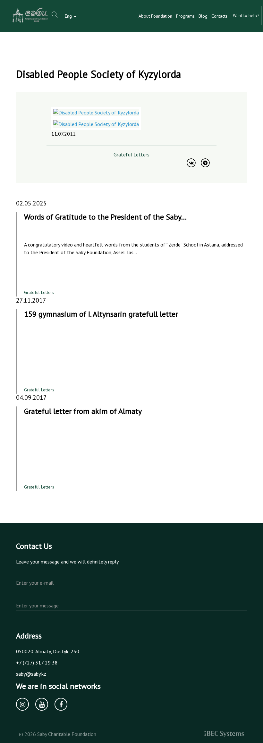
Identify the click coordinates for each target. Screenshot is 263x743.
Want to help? (246, 15)
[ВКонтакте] (191, 162)
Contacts (219, 16)
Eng (69, 16)
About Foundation (155, 16)
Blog (203, 16)
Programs (185, 16)
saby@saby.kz (31, 674)
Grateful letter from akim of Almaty (83, 411)
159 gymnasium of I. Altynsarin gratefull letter (101, 314)
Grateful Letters (131, 154)
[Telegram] (205, 162)
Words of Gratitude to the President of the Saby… (105, 217)
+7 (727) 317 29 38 (37, 662)
